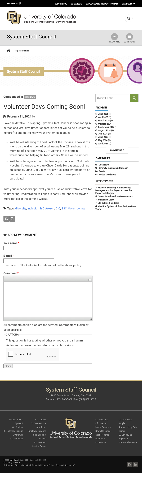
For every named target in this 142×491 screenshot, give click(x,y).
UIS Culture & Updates (108, 203)
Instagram (129, 464)
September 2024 (106, 127)
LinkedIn (135, 464)
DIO (58, 208)
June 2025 (103, 114)
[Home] (41, 23)
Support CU (61, 4)
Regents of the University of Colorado (23, 465)
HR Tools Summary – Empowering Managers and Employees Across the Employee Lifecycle (113, 190)
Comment (11, 273)
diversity (20, 208)
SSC (64, 208)
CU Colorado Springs (13, 431)
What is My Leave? (107, 200)
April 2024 (103, 143)
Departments (129, 42)
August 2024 (104, 130)
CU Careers (76, 4)
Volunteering (76, 208)
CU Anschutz (16, 438)
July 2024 (103, 134)
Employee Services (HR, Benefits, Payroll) (37, 435)
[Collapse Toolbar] (89, 280)
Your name (11, 243)
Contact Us (100, 442)
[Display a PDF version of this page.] (12, 219)
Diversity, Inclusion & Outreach (113, 168)
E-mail (8, 255)
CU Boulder (17, 427)
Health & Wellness (107, 174)
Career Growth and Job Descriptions (115, 196)
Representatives (22, 51)
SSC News (30, 97)
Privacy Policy (47, 465)
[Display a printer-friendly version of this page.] (6, 219)
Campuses (127, 4)
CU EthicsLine (125, 435)
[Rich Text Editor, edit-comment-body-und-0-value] (48, 299)
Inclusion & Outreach (40, 208)
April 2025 (103, 117)
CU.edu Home (114, 42)
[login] (74, 465)
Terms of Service (64, 465)
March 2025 (104, 120)
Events (102, 171)
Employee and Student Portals (102, 4)
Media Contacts (103, 427)
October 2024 (104, 124)
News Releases (102, 431)
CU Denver (18, 435)
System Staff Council (23, 71)
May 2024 (103, 140)
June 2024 (103, 137)
